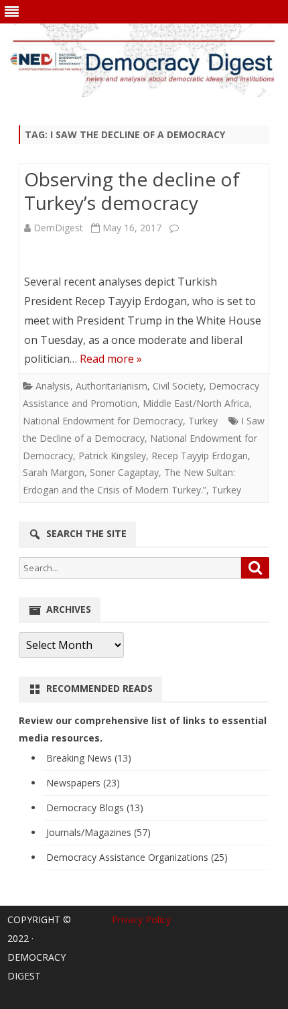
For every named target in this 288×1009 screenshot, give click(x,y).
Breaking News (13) (88, 758)
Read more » (111, 358)
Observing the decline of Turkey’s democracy (132, 191)
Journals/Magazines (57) (98, 832)
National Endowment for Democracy (103, 420)
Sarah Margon (53, 472)
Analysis (52, 385)
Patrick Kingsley (112, 455)
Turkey (203, 420)
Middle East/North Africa (196, 403)
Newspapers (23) (83, 782)
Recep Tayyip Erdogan (199, 455)
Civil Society (178, 385)
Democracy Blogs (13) (94, 807)
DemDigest (58, 227)
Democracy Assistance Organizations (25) (137, 857)
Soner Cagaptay (124, 472)
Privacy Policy (141, 919)
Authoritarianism (111, 385)
